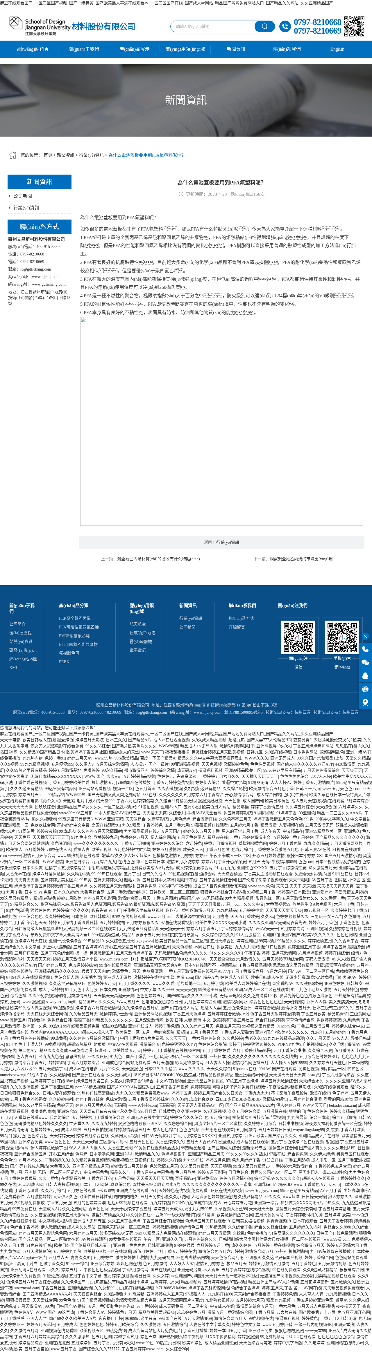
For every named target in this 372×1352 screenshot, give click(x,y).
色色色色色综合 (294, 776)
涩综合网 (207, 874)
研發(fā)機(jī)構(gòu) (23, 650)
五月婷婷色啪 (116, 1276)
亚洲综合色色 (30, 916)
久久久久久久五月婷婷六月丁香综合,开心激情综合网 (207, 795)
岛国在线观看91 (106, 825)
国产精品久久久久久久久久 (339, 837)
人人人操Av (281, 782)
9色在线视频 (312, 1142)
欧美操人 (14, 849)
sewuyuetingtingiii (61, 1002)
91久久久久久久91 (226, 953)
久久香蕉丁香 (333, 898)
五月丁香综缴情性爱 (288, 868)
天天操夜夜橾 (222, 959)
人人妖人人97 (181, 1264)
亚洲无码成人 (282, 758)
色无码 (365, 1318)
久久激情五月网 (24, 1331)
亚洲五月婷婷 (230, 1136)
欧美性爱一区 (127, 1032)
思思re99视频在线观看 (128, 1203)
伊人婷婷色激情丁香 (49, 1148)
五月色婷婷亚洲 (238, 1008)
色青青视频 (277, 1221)
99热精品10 (93, 941)
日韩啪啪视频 (290, 1123)
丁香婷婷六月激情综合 (292, 1166)
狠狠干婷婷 (138, 1282)
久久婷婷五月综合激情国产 (93, 1038)
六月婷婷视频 (310, 953)
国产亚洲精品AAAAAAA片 (249, 1105)
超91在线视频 (273, 947)
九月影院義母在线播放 (330, 1251)
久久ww (114, 776)
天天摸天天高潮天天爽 (114, 996)
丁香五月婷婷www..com (142, 1349)
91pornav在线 (245, 1069)
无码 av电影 (230, 996)
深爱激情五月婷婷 (351, 892)
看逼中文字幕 (234, 782)
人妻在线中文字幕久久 (209, 1324)
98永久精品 (112, 770)
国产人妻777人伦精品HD (269, 740)
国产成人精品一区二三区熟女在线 (48, 1239)
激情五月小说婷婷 (183, 862)
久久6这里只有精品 (320, 1270)
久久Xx (267, 916)
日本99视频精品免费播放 (337, 862)
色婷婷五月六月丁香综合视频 (32, 1282)
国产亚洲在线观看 (88, 1075)
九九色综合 (359, 1172)
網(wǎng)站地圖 (23, 659)
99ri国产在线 (170, 1318)
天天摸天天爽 (38, 959)
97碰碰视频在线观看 (209, 825)
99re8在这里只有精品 (282, 770)
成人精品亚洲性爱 (221, 1343)
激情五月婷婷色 (210, 1264)
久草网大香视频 (125, 1136)
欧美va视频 (102, 849)
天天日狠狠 (221, 1166)
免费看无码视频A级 (312, 874)
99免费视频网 (272, 1337)
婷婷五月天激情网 (73, 1215)
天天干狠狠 (299, 880)
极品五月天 (236, 1264)
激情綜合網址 (275, 1099)
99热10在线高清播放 (95, 1093)
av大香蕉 (211, 1270)
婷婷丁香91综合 (139, 1081)
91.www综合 (77, 1264)
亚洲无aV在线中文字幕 (147, 1117)
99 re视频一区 (316, 910)
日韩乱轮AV (346, 977)
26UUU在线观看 (301, 1337)
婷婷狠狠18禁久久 (259, 1044)
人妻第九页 (91, 977)
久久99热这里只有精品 (26, 770)
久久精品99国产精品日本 (41, 752)
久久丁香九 (49, 1178)
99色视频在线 (261, 1318)
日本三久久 (116, 740)
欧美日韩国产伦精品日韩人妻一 (82, 1245)
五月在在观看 (26, 953)
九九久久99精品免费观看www (142, 1093)
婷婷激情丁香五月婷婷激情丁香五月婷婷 (50, 886)
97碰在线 (277, 1154)
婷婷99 (201, 855)
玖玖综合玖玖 (201, 1099)
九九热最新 (297, 1117)
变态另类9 (302, 740)
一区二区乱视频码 (120, 807)
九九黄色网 (10, 1251)
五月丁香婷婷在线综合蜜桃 (245, 1270)
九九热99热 (202, 1209)
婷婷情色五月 (191, 1227)
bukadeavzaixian (342, 1105)
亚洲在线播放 (57, 1343)
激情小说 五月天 (296, 1008)
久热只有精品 (250, 1197)
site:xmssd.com (26, 1288)
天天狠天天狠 (261, 1209)
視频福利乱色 (332, 752)
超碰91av (102, 1050)
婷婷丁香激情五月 (267, 807)
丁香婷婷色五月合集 (332, 1166)
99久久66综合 (97, 746)
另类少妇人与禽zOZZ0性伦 (322, 1172)
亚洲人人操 (316, 1002)
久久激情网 (60, 1075)
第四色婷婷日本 (150, 862)
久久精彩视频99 (81, 874)
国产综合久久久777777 (99, 1349)
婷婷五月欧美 (69, 898)
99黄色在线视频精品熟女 (156, 1148)
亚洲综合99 (67, 1111)
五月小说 (192, 807)
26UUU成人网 (30, 1184)
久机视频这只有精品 (202, 788)
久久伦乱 (337, 1044)
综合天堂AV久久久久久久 (277, 1178)
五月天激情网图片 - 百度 (181, 1300)
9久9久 (285, 746)
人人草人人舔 (311, 1294)
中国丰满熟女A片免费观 (142, 1038)
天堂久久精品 (358, 758)
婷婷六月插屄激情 (48, 874)
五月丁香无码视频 (172, 1087)
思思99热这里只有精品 (293, 965)
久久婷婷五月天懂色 (327, 1063)
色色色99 (8, 1160)
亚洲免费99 (207, 1178)
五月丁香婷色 (303, 1264)
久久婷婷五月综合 (260, 1123)
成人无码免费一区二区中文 (183, 1306)
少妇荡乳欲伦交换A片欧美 (337, 740)
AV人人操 (340, 959)
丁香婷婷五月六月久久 (219, 776)
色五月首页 (145, 788)
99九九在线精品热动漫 (283, 1038)
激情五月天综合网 (39, 855)
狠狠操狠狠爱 (18, 1300)
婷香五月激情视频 (220, 843)
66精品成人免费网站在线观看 (169, 1233)
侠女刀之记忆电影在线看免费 (57, 746)
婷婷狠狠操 (248, 1337)
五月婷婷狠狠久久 (142, 922)
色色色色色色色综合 (336, 1337)
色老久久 (253, 1038)
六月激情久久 (248, 959)
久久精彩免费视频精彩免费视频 (99, 1160)
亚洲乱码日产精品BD (273, 1184)
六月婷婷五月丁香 (212, 1245)
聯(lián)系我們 (287, 49)
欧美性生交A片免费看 (312, 904)
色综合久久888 (336, 1227)
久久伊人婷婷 (322, 1154)
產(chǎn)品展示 (134, 49)
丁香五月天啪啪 (135, 843)
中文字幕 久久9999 (157, 989)
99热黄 (85, 880)
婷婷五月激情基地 (65, 770)
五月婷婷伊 (81, 1343)
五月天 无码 (259, 862)
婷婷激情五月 (320, 941)
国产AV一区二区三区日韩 (311, 971)
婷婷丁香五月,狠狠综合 (343, 947)
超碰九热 (236, 740)
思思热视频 (75, 1056)
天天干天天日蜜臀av (206, 904)
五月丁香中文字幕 (85, 1276)
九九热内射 (32, 758)
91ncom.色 (286, 1026)
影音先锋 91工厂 (106, 910)
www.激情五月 (13, 1020)
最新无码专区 (254, 1148)
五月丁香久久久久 (134, 983)
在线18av (65, 1081)
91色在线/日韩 (39, 1245)
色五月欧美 (185, 1172)
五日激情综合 (175, 1324)
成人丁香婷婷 (51, 989)
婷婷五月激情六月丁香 (347, 1245)
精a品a (182, 1032)
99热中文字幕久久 (332, 819)
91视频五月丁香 (261, 892)
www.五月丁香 (64, 1349)
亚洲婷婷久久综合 (167, 843)
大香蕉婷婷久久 (170, 1142)
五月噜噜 (220, 916)
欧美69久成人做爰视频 (30, 1008)
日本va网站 (358, 1063)
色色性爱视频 (262, 764)
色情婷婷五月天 (101, 983)
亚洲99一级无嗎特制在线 (177, 1215)
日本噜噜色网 (102, 1154)
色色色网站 (347, 935)
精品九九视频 (278, 1300)
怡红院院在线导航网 (181, 935)
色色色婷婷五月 (150, 996)
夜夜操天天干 (348, 1306)
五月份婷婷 (34, 849)
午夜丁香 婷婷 (257, 953)
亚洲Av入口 (171, 807)
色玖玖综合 (45, 807)
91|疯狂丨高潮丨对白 (18, 1264)
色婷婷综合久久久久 (71, 910)
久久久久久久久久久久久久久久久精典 (262, 1056)
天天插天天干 (172, 929)
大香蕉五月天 (120, 1148)
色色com (305, 862)
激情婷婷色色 (236, 764)
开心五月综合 (61, 1154)
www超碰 (291, 1197)
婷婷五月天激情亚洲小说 (75, 959)
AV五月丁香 (322, 880)
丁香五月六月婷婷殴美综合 (38, 1337)
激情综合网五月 (259, 1251)
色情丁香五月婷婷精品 (65, 868)
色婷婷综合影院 (212, 1044)
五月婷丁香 (213, 983)
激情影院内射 (12, 959)
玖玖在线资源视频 (227, 1190)
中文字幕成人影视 (55, 1221)
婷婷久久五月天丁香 (201, 831)
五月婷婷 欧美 (337, 1215)
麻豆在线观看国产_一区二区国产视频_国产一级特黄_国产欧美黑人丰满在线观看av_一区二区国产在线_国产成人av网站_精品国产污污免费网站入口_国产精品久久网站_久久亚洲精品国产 (166, 3)
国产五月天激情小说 (342, 855)
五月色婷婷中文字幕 (132, 849)
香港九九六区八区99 (18, 1069)
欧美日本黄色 (277, 801)
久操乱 (239, 1233)
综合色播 (18, 996)
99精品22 (56, 795)
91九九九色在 (51, 1056)
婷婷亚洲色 (247, 941)
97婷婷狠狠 (184, 1245)
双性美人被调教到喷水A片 (156, 1184)
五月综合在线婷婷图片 (319, 1056)
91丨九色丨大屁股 (81, 989)
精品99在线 (218, 837)
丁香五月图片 (165, 898)
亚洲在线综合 (77, 862)
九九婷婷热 (160, 1203)
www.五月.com (161, 916)
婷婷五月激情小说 (235, 1178)
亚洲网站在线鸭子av (345, 1343)
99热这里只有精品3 (75, 819)
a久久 (129, 1343)
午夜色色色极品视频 (101, 1270)
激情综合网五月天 (134, 898)
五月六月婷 (276, 971)
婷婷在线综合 (337, 953)
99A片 (5, 1136)
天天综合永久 (311, 1081)
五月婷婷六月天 (250, 1300)
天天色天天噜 (85, 1142)
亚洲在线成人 (140, 1026)
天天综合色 (326, 807)
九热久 (317, 1032)
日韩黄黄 (167, 1111)
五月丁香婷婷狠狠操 (18, 1178)
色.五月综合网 (217, 1117)
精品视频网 (191, 1282)
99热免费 (59, 1038)
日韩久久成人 (154, 874)
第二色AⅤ (27, 1050)
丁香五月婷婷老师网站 (313, 746)
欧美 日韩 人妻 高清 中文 (188, 1020)
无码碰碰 (167, 1105)
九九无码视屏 (162, 1257)
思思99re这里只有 (141, 1318)
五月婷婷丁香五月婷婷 (293, 837)
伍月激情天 (344, 1050)
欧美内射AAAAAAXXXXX (55, 1032)
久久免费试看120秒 (260, 996)
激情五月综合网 (283, 1148)
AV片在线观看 (94, 1239)
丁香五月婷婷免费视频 (173, 782)
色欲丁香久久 (52, 1264)
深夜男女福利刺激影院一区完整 (333, 1123)
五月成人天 (58, 1257)
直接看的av (185, 1178)
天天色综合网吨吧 (227, 1257)
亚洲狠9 (253, 1257)
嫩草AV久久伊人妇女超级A (126, 855)
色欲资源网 (152, 971)
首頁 (48, 155)
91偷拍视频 (148, 807)
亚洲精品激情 (80, 1288)
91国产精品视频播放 (95, 1300)
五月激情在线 (274, 1111)
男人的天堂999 (101, 801)
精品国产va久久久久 (96, 1002)
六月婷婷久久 (350, 807)
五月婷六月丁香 (244, 825)
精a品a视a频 (44, 898)
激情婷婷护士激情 (116, 1014)
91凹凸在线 (342, 874)
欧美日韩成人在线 (38, 740)
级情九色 (359, 953)
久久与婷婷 (314, 1343)
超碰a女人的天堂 (124, 752)
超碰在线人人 (59, 849)
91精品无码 (258, 782)
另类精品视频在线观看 (335, 1276)
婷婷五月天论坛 (40, 1324)
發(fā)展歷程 (20, 633)
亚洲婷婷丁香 (43, 1081)
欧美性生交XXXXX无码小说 (220, 922)
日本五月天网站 (94, 1184)
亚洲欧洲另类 (260, 1331)
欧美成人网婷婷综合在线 (247, 983)
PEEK (64, 662)
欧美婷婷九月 (106, 837)
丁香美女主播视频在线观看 (268, 874)
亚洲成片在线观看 (132, 1190)
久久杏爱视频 (170, 788)
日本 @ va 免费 (38, 892)
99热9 (281, 1251)
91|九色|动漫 (17, 910)
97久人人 (340, 1038)
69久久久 (272, 1197)
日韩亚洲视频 (160, 1245)
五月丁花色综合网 (57, 953)
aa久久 (53, 1270)
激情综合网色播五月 (250, 1063)
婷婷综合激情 (163, 770)
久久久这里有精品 (26, 788)
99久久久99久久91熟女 (246, 1154)
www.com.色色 (261, 886)
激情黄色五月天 (126, 971)
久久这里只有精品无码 (175, 801)
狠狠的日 (297, 1111)
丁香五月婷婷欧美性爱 (69, 782)
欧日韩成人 (100, 916)
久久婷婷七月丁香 (347, 910)
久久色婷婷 (233, 1038)
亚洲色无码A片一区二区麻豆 (124, 1227)
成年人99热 (71, 1130)
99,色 (309, 819)
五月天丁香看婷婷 (335, 1221)
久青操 (332, 1130)
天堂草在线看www (30, 1117)
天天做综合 (135, 819)
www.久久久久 (192, 1069)
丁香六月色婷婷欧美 (135, 801)
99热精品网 (215, 1227)
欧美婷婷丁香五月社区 (86, 752)
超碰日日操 (140, 1276)
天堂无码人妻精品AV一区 (200, 1105)
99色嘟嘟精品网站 (192, 1257)
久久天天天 (176, 1038)
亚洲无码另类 (189, 1270)
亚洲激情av (128, 989)
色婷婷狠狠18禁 (205, 1087)
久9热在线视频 (278, 752)
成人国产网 (253, 801)
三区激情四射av (113, 1142)
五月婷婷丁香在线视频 (273, 1245)
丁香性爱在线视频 (30, 782)
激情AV (354, 1044)
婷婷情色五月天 (122, 1312)
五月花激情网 (284, 953)
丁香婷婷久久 (57, 1160)
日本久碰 (108, 989)
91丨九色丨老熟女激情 (311, 989)
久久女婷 (161, 1276)
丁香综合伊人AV (91, 1312)
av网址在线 (204, 947)
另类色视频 (308, 1069)
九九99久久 (109, 1069)
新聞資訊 (236, 49)
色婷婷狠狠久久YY (179, 1044)
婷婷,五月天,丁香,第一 (282, 1288)
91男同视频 (264, 813)
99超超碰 (106, 1190)
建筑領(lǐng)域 (142, 633)
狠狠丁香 (82, 1020)
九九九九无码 (247, 947)
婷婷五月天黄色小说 (93, 1105)
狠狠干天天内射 (95, 971)
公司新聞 (22, 196)
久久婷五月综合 (299, 807)
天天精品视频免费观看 (343, 1288)
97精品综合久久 (24, 904)
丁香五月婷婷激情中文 (250, 837)
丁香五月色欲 (217, 849)
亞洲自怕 (271, 935)
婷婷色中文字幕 (246, 1324)
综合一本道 (320, 1117)
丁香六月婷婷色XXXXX (194, 1136)
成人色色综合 (165, 1130)
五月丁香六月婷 (108, 1343)
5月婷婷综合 (357, 801)
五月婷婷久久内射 (305, 1227)
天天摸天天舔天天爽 (335, 886)
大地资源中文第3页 (193, 916)
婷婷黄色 (310, 1318)
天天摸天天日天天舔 (154, 1178)
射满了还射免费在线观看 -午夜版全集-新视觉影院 (266, 1087)
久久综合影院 (235, 788)
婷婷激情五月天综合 (129, 1166)
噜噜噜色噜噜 (43, 1111)
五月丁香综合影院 (158, 1032)
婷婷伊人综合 (207, 782)
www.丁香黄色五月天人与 (317, 1184)
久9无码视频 (214, 1111)
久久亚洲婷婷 (189, 1111)
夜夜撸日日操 (111, 1318)
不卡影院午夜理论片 (289, 1093)
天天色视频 (211, 764)
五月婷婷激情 (215, 1282)
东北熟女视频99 (219, 1300)
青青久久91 (81, 1257)
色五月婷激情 (155, 1264)
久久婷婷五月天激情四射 (99, 831)
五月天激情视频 (332, 1264)
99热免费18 (116, 1331)
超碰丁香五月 (126, 1337)
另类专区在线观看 (352, 1154)
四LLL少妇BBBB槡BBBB (238, 1099)
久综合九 (177, 813)
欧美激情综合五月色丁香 (271, 788)
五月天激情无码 (319, 825)
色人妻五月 (26, 1056)
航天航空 (138, 624)
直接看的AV (283, 983)
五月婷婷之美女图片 (59, 880)
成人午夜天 (270, 831)
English (337, 49)
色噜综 (81, 1154)
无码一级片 (36, 1257)
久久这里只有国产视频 (282, 1257)
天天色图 (22, 837)
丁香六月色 (285, 1306)
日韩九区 (254, 752)
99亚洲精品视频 (185, 764)
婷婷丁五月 (181, 1093)
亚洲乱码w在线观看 (28, 1270)
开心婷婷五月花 (237, 1203)
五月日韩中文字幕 (158, 880)
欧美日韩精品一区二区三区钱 (181, 941)
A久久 (363, 746)
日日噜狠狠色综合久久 (20, 1093)
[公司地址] (365, 702)
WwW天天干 (266, 929)
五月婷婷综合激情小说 (228, 1014)
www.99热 (103, 758)
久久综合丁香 (240, 1227)
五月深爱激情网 (149, 1020)
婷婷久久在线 (169, 1160)
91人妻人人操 (217, 1063)
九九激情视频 (338, 1294)
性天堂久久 (79, 1123)
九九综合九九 (104, 862)
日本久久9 (351, 1184)
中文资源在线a (139, 1215)
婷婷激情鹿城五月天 (132, 1130)
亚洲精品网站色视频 (152, 1014)
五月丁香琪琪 (100, 1306)
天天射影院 (294, 1002)
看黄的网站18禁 (338, 1099)
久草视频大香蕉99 (230, 1209)
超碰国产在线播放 (134, 782)
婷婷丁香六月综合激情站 (97, 1008)
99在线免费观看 (286, 1270)
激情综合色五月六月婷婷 (220, 1251)
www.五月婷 (273, 1324)
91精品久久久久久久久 (112, 1020)
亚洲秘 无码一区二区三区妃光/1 (53, 1172)
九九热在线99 (220, 1294)
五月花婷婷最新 (314, 1282)
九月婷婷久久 (30, 1160)
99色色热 (67, 1300)
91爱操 (208, 1215)
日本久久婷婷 (66, 892)
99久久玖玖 (97, 1056)
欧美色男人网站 (216, 807)
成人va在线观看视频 (171, 740)
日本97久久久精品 (160, 1069)
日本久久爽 (32, 868)
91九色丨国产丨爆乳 (128, 1056)
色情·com (184, 977)
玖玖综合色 (120, 1184)
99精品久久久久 (291, 941)
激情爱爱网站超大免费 (136, 1300)
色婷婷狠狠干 (173, 1154)
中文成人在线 (222, 1306)
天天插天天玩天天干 (260, 776)
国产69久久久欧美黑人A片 (72, 1318)
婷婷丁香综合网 (319, 1257)
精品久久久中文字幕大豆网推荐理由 (210, 758)
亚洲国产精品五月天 (206, 1154)
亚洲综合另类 (30, 1142)
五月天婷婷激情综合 (321, 770)
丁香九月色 (357, 1032)
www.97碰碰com (142, 1105)
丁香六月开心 (99, 1178)
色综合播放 (257, 1233)
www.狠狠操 (33, 1002)
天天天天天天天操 (16, 807)
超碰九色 (132, 880)
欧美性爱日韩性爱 (95, 1197)
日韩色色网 (146, 886)
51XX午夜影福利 (220, 1337)
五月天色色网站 (269, 1215)
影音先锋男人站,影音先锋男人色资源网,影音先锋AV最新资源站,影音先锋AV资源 (113, 904)
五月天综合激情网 (112, 764)
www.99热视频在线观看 (79, 855)
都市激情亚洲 (136, 770)
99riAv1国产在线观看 (277, 1069)
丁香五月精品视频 (254, 965)
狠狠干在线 (187, 880)
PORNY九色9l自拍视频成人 (302, 1044)
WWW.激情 (53, 862)
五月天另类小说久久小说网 (164, 1197)
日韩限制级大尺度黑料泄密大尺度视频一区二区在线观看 (65, 929)
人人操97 (138, 764)
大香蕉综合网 (92, 892)
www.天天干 (152, 752)
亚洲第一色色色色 (129, 1245)
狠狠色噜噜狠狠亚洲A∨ (140, 1123)
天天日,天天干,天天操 (295, 886)
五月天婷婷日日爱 (274, 1130)
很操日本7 (296, 855)
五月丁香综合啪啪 (289, 1050)
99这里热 (66, 1312)
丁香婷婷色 (152, 825)
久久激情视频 (34, 983)
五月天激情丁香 (53, 1069)
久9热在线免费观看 (331, 1087)
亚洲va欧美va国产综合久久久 (270, 1136)
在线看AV (36, 1020)
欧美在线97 (320, 1093)
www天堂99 (315, 1331)
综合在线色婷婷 (269, 1020)
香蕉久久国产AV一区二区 (273, 1172)
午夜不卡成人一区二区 (230, 855)
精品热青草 (338, 1014)
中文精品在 (293, 831)
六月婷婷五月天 (83, 1233)
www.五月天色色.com (341, 788)
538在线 (149, 795)
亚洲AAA (124, 1154)
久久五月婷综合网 (244, 1111)
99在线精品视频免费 (81, 1026)
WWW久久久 (256, 758)
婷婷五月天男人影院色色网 (42, 1233)
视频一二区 (123, 788)
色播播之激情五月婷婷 (173, 855)
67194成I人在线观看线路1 (29, 977)
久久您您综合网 (178, 1123)
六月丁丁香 (344, 904)
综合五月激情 (344, 1117)
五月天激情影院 (36, 1251)
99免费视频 (55, 1044)
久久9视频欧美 (309, 983)
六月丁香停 (243, 1050)
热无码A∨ (186, 770)
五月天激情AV (30, 1306)
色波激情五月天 (164, 1166)
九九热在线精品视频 (135, 1288)
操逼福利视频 (210, 770)
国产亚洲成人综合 (224, 1148)
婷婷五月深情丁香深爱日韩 (73, 922)
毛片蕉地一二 (188, 983)
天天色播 (232, 801)
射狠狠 (100, 1044)
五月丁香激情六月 (247, 971)
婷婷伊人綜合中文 (348, 1026)
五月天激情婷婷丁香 (134, 953)
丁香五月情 (264, 1312)
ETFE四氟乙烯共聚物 (78, 644)
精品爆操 (241, 807)
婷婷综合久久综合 (186, 1117)
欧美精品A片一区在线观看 (107, 1251)
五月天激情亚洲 (198, 1318)
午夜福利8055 (284, 862)
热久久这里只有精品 (36, 1105)
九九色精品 (227, 910)
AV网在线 (312, 1288)
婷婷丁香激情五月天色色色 (277, 819)
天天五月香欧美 (244, 916)
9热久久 (333, 1203)
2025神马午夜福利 (175, 886)
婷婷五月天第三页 (92, 1081)
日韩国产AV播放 (71, 1306)
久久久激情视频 (24, 1087)
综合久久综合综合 (270, 1227)
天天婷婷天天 (62, 1136)
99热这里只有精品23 (251, 1166)
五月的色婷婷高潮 (89, 1203)
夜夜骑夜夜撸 (177, 752)
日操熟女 (226, 1142)
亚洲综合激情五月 (30, 1154)
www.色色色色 (58, 1142)
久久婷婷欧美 (57, 916)
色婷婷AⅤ (23, 1312)
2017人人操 (321, 776)
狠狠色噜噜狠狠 (289, 1331)
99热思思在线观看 (217, 1130)
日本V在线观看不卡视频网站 (210, 965)
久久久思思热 (77, 1337)
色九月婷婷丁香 (246, 1160)
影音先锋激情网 (189, 1063)
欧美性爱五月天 (126, 1050)
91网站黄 (26, 831)
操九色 (19, 1136)
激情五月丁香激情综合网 (230, 1312)
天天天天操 (186, 989)
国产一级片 (159, 764)
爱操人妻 (81, 849)
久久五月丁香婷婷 (124, 1221)
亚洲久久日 (172, 1239)
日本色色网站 (305, 752)
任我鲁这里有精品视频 (143, 910)
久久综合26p (177, 1349)
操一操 (81, 953)
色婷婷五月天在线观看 (205, 1221)
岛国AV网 (8, 752)
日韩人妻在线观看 (59, 1093)
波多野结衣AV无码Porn (120, 1233)
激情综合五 (150, 1044)
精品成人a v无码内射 (199, 746)
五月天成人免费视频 (315, 1306)
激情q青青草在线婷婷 (335, 965)
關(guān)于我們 (84, 49)
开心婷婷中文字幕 (73, 825)
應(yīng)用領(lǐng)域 (185, 49)
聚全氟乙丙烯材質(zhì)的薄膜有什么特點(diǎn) (158, 559)
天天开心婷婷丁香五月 (131, 1209)
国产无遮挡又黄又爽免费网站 (113, 795)
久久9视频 (9, 764)
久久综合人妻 (320, 1050)
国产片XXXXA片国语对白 (130, 1087)
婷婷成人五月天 (234, 977)
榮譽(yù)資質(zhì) (23, 641)
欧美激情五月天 (355, 1136)
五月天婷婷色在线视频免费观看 (180, 1190)
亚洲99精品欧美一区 (243, 770)
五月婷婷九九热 (67, 1251)
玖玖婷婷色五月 (191, 1312)
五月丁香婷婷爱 (216, 1050)
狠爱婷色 (65, 740)
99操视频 (8, 1142)
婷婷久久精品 (342, 1111)
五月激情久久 (343, 1282)
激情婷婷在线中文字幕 (154, 977)
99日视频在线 (142, 1160)
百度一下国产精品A (158, 758)
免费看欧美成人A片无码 (152, 868)
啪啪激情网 (298, 1251)
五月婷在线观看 (81, 1190)
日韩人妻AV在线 (315, 849)
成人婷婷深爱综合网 (194, 868)
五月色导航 (124, 1178)
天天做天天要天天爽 (283, 910)
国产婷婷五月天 (52, 965)
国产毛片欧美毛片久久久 (134, 746)
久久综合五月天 (120, 941)
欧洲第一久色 (34, 1026)
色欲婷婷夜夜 (328, 1020)
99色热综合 (63, 1008)
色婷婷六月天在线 (30, 941)
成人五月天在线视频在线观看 (317, 801)
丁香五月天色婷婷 (189, 1014)
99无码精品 (213, 898)
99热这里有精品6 (350, 996)
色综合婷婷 (317, 1111)
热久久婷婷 (241, 1245)
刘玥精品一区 (333, 1069)
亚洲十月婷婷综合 (65, 941)
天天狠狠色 (132, 1069)
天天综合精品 (229, 874)
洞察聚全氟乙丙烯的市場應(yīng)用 (301, 559)
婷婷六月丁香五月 (202, 929)
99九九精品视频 (34, 764)
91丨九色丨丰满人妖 (24, 1044)
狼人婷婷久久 (340, 1197)
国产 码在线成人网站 (179, 1008)
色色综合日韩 (59, 1020)
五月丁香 (132, 874)
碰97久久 (358, 1087)
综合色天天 (36, 922)
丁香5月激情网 (135, 1270)
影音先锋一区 (267, 898)
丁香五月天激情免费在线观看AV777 (197, 971)
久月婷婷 (351, 1020)
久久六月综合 (53, 1190)
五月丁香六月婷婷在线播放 (24, 1038)
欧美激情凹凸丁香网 (235, 1215)
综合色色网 (297, 1154)
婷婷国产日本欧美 (294, 892)
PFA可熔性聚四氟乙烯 (79, 627)
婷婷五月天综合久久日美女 (218, 1093)
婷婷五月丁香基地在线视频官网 (171, 1050)
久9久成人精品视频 (209, 740)
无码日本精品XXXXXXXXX (56, 776)
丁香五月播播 (195, 1331)
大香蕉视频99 (278, 904)
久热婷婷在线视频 (345, 929)
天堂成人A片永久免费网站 (62, 1209)
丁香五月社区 (53, 1288)
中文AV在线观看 (122, 1044)
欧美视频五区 (91, 1331)
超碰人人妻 (211, 1008)
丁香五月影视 (297, 1160)
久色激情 (352, 916)
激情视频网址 (235, 1002)
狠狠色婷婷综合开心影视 (222, 892)
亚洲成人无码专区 (89, 1221)
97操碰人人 (195, 1294)
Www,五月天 (128, 1002)
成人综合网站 (269, 795)
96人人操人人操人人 (87, 1148)
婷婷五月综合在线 (92, 1136)
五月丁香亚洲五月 (57, 1087)
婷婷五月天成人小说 (171, 1209)
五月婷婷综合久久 (200, 1239)
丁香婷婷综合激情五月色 (276, 849)
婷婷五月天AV (80, 758)
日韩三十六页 (308, 788)
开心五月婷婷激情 (268, 855)
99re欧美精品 (126, 758)
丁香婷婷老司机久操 (304, 1215)
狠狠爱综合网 (351, 1270)
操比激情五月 (104, 782)
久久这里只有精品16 (67, 983)
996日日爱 (147, 1111)
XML (13, 668)
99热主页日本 (168, 1343)
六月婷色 (194, 843)
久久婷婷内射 (61, 1099)
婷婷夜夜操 (47, 831)
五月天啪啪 (163, 1063)
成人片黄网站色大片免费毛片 (154, 1331)
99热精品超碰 (193, 1148)
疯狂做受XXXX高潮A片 (301, 1203)
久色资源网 (61, 843)
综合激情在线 (204, 819)
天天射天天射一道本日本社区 (231, 1276)
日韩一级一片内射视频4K (309, 1324)
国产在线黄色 (163, 1270)
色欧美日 (225, 947)
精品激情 (268, 825)
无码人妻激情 (317, 959)
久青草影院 (158, 819)
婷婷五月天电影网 (99, 898)
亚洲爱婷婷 (322, 892)
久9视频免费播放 (29, 1203)
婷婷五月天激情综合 (278, 1081)
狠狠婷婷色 (40, 910)
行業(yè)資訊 (91, 155)
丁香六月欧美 (352, 1130)
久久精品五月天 (83, 1014)
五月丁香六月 (177, 825)
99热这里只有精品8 (215, 989)
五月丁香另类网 (204, 1032)
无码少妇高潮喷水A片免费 (309, 977)
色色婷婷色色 (91, 1324)
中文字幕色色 (96, 1172)
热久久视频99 (44, 819)
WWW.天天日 (315, 1105)
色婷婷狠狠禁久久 (292, 916)
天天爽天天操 (26, 880)
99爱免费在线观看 (125, 1239)
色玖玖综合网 (43, 825)
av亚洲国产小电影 (187, 1276)
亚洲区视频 (317, 929)
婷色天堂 (148, 1337)
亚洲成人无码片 (117, 977)
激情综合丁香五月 (30, 1063)
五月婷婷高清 (292, 929)
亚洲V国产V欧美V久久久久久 (308, 935)
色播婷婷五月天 (134, 837)
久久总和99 (104, 1288)
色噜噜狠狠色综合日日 (162, 1002)
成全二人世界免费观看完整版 (219, 886)
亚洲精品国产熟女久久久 (79, 807)
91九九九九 (224, 868)
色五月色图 (102, 1337)
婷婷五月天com (32, 795)
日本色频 (79, 916)
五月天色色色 (141, 1142)
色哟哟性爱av (295, 795)
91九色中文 (81, 837)
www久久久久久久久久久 (96, 843)
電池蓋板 (103, 217)
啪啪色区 (355, 1069)
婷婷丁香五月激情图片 (314, 782)
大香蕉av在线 (18, 874)
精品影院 (263, 1050)
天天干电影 (10, 740)
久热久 (117, 1081)
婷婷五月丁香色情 (285, 843)
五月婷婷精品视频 (139, 776)
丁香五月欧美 (313, 1014)
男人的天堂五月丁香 (240, 831)
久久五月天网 (318, 1038)
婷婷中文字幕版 (288, 1343)
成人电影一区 (323, 1160)
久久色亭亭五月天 (235, 819)
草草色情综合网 (300, 1020)
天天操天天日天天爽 (287, 1075)
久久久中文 (254, 904)
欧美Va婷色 (192, 1343)
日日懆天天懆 (314, 1197)
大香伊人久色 (65, 1197)
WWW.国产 (94, 776)
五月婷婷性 (103, 1257)
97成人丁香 (37, 1075)
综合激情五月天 (310, 1245)
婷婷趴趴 (57, 1063)
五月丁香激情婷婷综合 (148, 1099)
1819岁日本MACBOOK (153, 1075)
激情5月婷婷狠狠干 (237, 746)
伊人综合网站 (163, 837)
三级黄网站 (360, 1014)
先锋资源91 (186, 776)
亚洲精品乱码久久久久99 (57, 971)
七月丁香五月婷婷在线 (175, 1251)
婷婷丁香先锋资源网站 (208, 1288)
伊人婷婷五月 (288, 1105)
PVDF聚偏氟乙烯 (74, 636)
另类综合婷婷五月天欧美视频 (218, 752)
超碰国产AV (190, 898)
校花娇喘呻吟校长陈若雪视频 (258, 1117)
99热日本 (218, 1056)
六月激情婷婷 (38, 1197)
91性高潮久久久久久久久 (291, 1233)
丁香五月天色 (59, 1203)
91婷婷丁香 (286, 813)
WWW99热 (168, 746)
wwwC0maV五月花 (75, 813)
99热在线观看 (109, 874)
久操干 (235, 1044)
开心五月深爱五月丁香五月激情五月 (137, 947)
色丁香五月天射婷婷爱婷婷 (274, 1014)
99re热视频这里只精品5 (112, 935)
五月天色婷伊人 (191, 837)
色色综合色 (37, 1136)
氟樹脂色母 (69, 653)
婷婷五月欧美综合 (122, 1324)
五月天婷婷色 (346, 989)
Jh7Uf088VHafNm (170, 1288)
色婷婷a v (165, 776)
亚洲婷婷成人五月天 (164, 1294)
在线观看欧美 (73, 1178)
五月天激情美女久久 (300, 898)
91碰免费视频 (55, 1276)
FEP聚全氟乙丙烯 (75, 618)
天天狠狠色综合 (87, 1294)
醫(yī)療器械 (141, 641)
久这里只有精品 (194, 1166)
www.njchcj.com (46, 277)
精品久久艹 (120, 1172)
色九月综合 (242, 849)
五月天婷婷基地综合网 (282, 959)
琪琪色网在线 (129, 1264)
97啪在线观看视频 (177, 922)
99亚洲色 (307, 813)
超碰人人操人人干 (97, 1032)
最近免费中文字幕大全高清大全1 (60, 935)
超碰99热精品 (114, 1026)
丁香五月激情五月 (313, 1026)
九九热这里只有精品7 (106, 1282)
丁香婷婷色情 (285, 1294)
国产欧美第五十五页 (317, 1312)
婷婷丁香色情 (167, 1026)
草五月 (16, 1172)
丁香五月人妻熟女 (237, 1032)
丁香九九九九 (257, 1093)
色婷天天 (65, 1105)
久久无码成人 (119, 1075)
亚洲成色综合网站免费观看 (126, 1063)
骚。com (234, 904)
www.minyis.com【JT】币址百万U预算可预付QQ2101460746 (154, 959)
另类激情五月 (102, 953)
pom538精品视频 (90, 1087)
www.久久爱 (163, 983)
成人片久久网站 (81, 1227)
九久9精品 (131, 825)
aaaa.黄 (314, 1075)
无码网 (120, 1105)
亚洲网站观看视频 (94, 788)
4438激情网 (345, 764)
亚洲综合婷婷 (102, 1264)
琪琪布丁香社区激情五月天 (190, 910)
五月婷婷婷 (335, 1032)
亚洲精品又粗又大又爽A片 (158, 965)
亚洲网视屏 (266, 746)
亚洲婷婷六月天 (165, 1282)
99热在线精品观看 (115, 965)
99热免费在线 (24, 1209)
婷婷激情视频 (165, 1227)
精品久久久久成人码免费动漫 (66, 1050)
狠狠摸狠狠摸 (210, 801)
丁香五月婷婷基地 (334, 1209)
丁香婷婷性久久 (351, 1178)
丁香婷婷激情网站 (237, 929)
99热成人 (67, 831)
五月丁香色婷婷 (285, 1142)
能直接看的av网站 (251, 1075)
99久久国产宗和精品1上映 (320, 758)
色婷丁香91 (55, 758)
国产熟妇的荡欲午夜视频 (181, 1337)
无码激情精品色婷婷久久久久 (181, 953)
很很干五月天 (147, 935)
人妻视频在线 (291, 825)
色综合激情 (116, 1099)
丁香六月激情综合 (338, 1075)
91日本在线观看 (303, 1221)
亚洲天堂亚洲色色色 (205, 1081)
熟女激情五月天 (322, 868)
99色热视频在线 (183, 874)
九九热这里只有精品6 (138, 929)
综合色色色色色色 (265, 1002)
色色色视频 (189, 1130)
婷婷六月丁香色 (323, 922)
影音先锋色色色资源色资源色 (306, 996)
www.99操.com (337, 1239)
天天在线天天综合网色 (46, 1014)
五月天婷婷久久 (108, 880)
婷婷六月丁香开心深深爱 (223, 862)
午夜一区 (152, 1239)
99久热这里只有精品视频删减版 (204, 1075)
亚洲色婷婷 (334, 983)
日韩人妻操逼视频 (61, 1184)
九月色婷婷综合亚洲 (202, 1002)
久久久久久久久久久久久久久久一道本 (217, 1184)
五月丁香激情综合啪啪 (127, 892)
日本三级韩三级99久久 (333, 1008)
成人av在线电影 (83, 1069)
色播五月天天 (228, 1026)
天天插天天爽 (154, 813)
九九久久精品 (316, 843)
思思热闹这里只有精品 (107, 868)
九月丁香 (14, 892)
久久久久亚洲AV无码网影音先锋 (277, 922)
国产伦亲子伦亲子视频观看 (262, 880)
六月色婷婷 (180, 819)
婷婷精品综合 (30, 1343)
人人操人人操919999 (289, 1063)
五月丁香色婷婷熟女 (28, 1099)
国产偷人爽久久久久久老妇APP (305, 764)
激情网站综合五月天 (254, 1306)
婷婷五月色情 (217, 1160)
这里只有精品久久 (108, 1215)
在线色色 (126, 862)
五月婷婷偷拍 (112, 922)
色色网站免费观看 (351, 1257)
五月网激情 (246, 1130)
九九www (144, 941)
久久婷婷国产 (73, 1282)
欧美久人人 (193, 849)
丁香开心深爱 (26, 1190)
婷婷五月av (71, 1270)
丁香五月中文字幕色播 (153, 1172)
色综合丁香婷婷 (24, 1227)
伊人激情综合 (53, 1227)
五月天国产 (171, 831)
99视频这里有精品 (258, 1026)
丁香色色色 (349, 922)
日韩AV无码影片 (156, 1136)
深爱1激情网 (17, 1148)
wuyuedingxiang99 (308, 1130)
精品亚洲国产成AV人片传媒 (273, 1282)
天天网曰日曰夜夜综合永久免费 (107, 1111)
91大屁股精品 (248, 935)
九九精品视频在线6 (141, 831)
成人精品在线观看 (252, 1142)
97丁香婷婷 (147, 1306)
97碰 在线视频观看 (129, 916)
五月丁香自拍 (36, 1349)
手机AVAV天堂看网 (204, 813)
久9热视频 (113, 1294)
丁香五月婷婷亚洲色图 (313, 1300)
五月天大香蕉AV (201, 1142)
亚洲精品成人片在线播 (319, 1136)
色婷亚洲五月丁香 (304, 947)
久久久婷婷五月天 (197, 1026)
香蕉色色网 (98, 1209)
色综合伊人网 (66, 977)
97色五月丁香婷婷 (242, 1081)
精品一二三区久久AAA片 (339, 813)
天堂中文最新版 (57, 947)
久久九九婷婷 (104, 1123)
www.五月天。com (261, 1190)
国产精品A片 (139, 740)
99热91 (55, 1026)
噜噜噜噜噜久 (126, 1197)
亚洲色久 (352, 831)
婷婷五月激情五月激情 (269, 1264)
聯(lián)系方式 (241, 618)
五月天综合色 (222, 941)
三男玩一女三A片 (326, 916)
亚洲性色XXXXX (252, 868)
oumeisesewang (12, 1075)
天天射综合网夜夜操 (252, 1294)
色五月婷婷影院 (237, 813)
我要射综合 (59, 1117)
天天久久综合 (219, 1069)
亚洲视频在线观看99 (59, 1331)
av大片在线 (287, 1312)
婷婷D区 (314, 855)
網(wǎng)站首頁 (33, 49)
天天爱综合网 (45, 1300)
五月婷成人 (67, 1324)
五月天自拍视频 (97, 1130)
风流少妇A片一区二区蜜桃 (184, 1056)
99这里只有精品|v (60, 788)
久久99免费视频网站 (46, 996)
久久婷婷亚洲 (12, 1324)
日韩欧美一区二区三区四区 (173, 892)
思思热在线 (346, 746)
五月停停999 (62, 764)
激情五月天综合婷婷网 (296, 1209)
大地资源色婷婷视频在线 (213, 1197)
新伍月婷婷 (143, 1251)
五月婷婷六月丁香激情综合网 (98, 1117)
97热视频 (238, 1282)
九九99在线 (193, 1160)
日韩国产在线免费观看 (336, 1233)
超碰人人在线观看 (318, 1178)
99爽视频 (267, 941)
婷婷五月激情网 (166, 849)
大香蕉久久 (60, 1166)
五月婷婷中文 (251, 910)
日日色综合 (238, 1172)
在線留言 (237, 627)
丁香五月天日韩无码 (338, 1318)
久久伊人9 (84, 764)
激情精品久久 (147, 1154)
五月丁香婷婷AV (88, 947)
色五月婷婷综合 (83, 965)
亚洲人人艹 (36, 1318)
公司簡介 (17, 624)
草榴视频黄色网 (253, 843)
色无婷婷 (340, 1093)
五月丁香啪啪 (12, 1318)
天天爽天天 (352, 770)
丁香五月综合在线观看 (162, 1221)
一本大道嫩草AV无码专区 (117, 813)
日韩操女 (354, 983)
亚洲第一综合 (266, 1203)
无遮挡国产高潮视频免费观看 (286, 1276)
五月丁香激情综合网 (217, 880)
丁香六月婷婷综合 (204, 1038)
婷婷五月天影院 (89, 740)
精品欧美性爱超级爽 (156, 1312)
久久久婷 (179, 1099)
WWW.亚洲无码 (109, 819)
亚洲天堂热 (344, 1324)
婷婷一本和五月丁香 (228, 1331)
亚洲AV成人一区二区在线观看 (262, 989)
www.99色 (145, 1343)
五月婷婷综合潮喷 (305, 1099)
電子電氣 (138, 650)
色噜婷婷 (91, 770)
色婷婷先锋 (124, 1306)
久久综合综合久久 (218, 935)
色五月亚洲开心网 (353, 1312)
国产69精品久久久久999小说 (192, 996)
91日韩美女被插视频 (246, 1221)
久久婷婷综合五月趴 (140, 1008)
